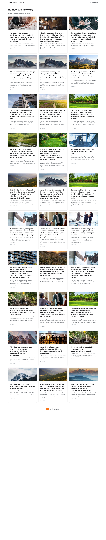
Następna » (56, 409)
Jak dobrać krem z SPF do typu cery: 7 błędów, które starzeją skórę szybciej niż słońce (22, 386)
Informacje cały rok (16, 2)
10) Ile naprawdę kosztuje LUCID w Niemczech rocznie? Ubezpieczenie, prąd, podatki (83, 349)
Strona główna (94, 2)
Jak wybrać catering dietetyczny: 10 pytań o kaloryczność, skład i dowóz (82, 151)
